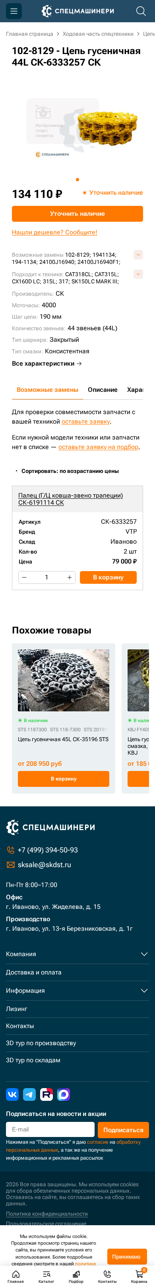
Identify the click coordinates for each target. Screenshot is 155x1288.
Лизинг (16, 1009)
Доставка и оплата (34, 972)
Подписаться (123, 1130)
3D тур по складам (33, 1060)
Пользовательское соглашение (46, 1223)
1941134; (104, 255)
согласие (97, 1142)
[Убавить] (24, 577)
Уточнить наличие (77, 213)
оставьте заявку (86, 421)
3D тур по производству (41, 1043)
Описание (103, 389)
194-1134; (25, 262)
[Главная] (77, 11)
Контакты (20, 1026)
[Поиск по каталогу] (141, 11)
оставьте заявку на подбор (98, 447)
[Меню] (14, 11)
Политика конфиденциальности (47, 1213)
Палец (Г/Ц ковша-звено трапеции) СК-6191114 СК (70, 499)
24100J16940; (57, 262)
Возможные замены (47, 389)
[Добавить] (69, 577)
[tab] (77, 179)
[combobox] (74, 471)
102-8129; (78, 255)
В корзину (108, 577)
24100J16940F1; (99, 262)
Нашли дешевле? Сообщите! (54, 232)
